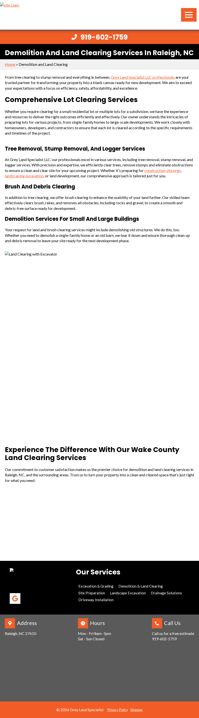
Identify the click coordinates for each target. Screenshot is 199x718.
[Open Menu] (189, 15)
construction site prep (162, 170)
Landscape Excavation (128, 593)
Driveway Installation (96, 600)
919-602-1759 (164, 638)
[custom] (15, 598)
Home (10, 64)
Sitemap (136, 710)
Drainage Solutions (166, 593)
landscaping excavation (24, 175)
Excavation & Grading (96, 586)
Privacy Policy (117, 710)
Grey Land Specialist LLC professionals (143, 77)
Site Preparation (91, 593)
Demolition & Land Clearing (140, 586)
